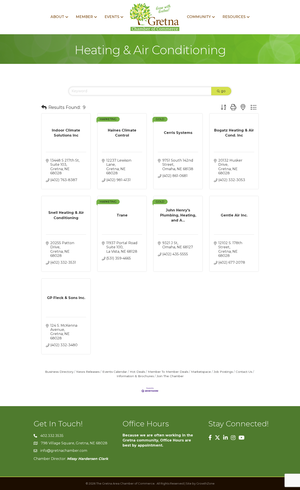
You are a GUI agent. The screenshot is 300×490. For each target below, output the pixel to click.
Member (84, 17)
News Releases (87, 371)
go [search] (223, 91)
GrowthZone (205, 483)
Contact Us (244, 371)
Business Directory (59, 371)
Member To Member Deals (168, 371)
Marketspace (201, 371)
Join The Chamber (170, 376)
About (57, 17)
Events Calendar (114, 371)
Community (199, 17)
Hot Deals (137, 371)
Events (112, 17)
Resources (234, 17)
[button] (44, 107)
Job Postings (223, 371)
